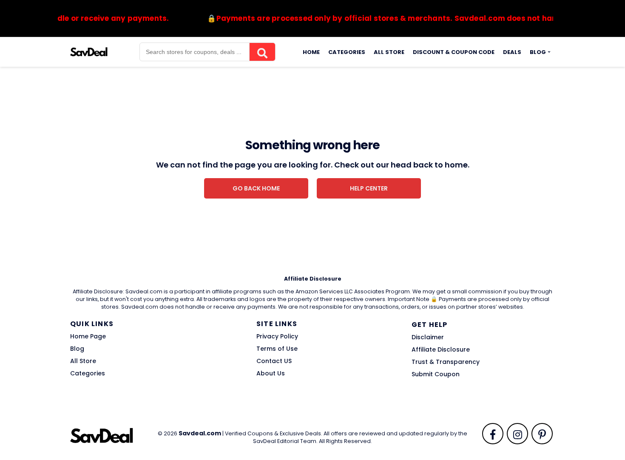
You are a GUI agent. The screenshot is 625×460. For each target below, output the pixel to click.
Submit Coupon (436, 374)
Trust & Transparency (446, 362)
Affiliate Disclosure (441, 349)
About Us (270, 373)
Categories (346, 52)
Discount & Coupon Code (453, 52)
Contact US (274, 361)
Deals (512, 52)
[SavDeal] (89, 51)
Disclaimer (428, 337)
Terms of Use (277, 348)
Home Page (88, 336)
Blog (538, 52)
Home (311, 52)
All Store (389, 52)
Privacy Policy (277, 336)
